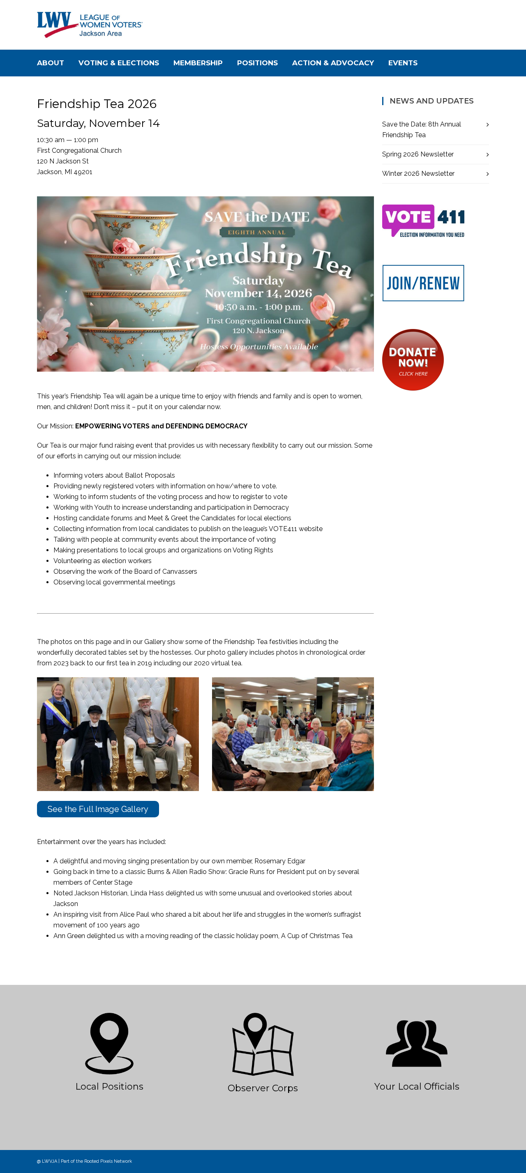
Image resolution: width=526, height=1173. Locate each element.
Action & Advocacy (333, 63)
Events (403, 63)
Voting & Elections (118, 63)
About (50, 63)
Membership (198, 63)
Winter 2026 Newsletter (418, 173)
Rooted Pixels (98, 1161)
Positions (257, 63)
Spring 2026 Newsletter (418, 154)
